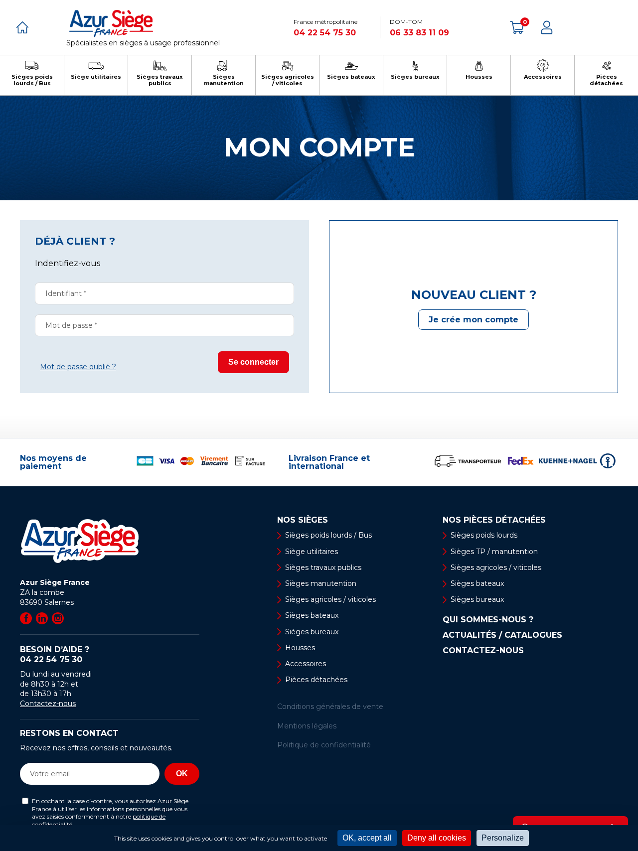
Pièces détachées (316, 679)
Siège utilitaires (311, 551)
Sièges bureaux (311, 631)
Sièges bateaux (311, 615)
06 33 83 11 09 (419, 32)
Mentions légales (306, 725)
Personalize (502, 838)
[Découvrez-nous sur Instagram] (58, 618)
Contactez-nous (48, 703)
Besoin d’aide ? (54, 654)
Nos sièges (302, 520)
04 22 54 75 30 (325, 32)
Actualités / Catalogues (502, 635)
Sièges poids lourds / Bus (328, 535)
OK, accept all (367, 838)
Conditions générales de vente (330, 706)
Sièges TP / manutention (494, 551)
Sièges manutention (320, 583)
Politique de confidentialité (324, 744)
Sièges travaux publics (323, 567)
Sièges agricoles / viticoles (330, 599)
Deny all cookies (436, 838)
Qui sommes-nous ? (488, 620)
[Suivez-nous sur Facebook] (26, 618)
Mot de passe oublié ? (78, 366)
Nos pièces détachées (494, 520)
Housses (300, 647)
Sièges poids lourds (484, 535)
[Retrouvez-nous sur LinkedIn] (42, 618)
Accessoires (305, 663)
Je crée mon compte (473, 319)
